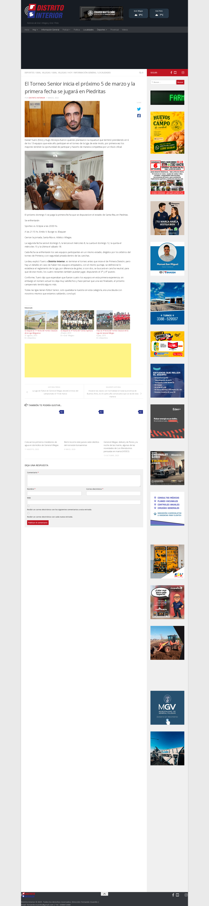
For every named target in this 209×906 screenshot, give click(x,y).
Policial (65, 29)
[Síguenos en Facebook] (171, 72)
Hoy (34, 29)
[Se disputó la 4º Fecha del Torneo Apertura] (77, 319)
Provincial (114, 29)
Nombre (31, 489)
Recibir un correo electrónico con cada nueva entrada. (50, 517)
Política (77, 29)
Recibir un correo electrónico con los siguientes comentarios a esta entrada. (59, 509)
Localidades (88, 29)
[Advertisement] (104, 51)
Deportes (101, 29)
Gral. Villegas (43, 72)
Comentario (33, 472)
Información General (50, 29)
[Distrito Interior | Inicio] (44, 11)
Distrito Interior (37, 98)
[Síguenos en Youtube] (175, 72)
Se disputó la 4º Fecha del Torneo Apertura (77, 330)
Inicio (27, 29)
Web (29, 498)
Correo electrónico (94, 489)
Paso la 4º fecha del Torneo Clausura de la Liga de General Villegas (112, 331)
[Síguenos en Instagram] (182, 72)
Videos (125, 29)
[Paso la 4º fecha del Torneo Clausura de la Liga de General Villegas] (113, 319)
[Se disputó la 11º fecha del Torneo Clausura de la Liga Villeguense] (41, 319)
